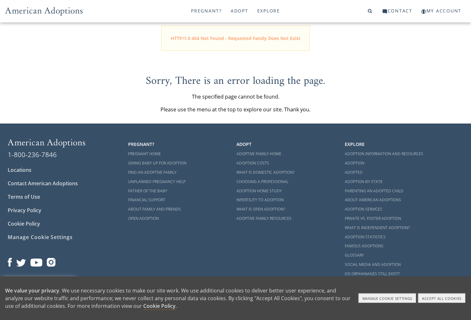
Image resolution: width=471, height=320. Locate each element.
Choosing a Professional (262, 181)
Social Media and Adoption (373, 264)
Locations (19, 169)
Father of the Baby (147, 191)
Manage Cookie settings (387, 298)
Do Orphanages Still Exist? (372, 273)
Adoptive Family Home (258, 153)
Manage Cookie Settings (40, 237)
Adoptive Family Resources (264, 218)
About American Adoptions (373, 200)
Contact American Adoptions (43, 183)
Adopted (354, 172)
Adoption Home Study (259, 191)
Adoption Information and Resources (384, 153)
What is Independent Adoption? (377, 227)
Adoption (354, 163)
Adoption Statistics (365, 237)
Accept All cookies (442, 298)
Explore (268, 11)
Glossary (354, 255)
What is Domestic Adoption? (265, 172)
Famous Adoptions (364, 246)
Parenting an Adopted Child (374, 191)
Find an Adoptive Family (152, 172)
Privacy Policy (24, 210)
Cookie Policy (24, 223)
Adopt (239, 11)
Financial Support (146, 200)
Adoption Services (363, 209)
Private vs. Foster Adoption (373, 218)
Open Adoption (143, 218)
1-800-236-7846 (32, 154)
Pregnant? (206, 11)
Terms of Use (24, 196)
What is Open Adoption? (260, 209)
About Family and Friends (154, 209)
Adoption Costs (252, 163)
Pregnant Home (144, 153)
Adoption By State (364, 181)
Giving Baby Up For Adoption (157, 163)
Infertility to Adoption (260, 200)
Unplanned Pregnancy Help (157, 181)
